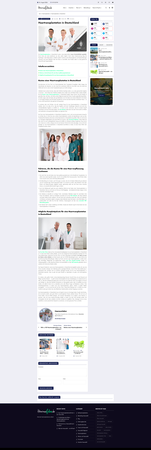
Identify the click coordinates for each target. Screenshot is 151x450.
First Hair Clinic (44, 252)
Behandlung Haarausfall (83, 416)
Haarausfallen (55, 18)
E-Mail (64, 379)
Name (39, 379)
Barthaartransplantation (83, 413)
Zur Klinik (62, 304)
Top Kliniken (63, 109)
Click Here (101, 95)
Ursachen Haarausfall (82, 442)
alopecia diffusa (99, 412)
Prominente (80, 439)
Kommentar (109, 45)
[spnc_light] (109, 8)
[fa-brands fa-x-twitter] (102, 2)
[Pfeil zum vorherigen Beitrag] (38, 327)
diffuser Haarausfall (100, 418)
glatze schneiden (108, 427)
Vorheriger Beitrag (57, 325)
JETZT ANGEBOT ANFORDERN (62, 163)
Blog (40, 18)
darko (42, 350)
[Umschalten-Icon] (112, 8)
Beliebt (101, 45)
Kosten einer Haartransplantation (50, 94)
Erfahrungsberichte (82, 421)
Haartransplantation (46, 18)
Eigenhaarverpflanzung (101, 421)
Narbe (110, 436)
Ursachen (71, 8)
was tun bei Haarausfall (101, 441)
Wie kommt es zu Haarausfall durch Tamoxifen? (61, 352)
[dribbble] (105, 2)
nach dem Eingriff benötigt (73, 260)
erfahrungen (110, 421)
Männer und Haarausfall (83, 436)
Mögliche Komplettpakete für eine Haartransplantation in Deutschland (57, 75)
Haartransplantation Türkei (101, 436)
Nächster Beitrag (67, 325)
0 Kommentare (71, 18)
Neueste (94, 45)
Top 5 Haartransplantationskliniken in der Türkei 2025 (105, 51)
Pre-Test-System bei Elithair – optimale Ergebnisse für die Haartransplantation (44, 352)
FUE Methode (73, 195)
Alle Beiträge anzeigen (60, 318)
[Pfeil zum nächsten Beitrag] (86, 327)
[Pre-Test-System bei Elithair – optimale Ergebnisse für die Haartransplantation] (46, 344)
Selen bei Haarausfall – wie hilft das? (78, 352)
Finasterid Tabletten (74, 119)
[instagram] (109, 2)
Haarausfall (99, 430)
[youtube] (113, 2)
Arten (64, 8)
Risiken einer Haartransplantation (73, 327)
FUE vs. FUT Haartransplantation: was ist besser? (51, 328)
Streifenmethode (100, 439)
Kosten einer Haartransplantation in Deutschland (51, 70)
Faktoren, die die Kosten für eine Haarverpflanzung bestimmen (55, 73)
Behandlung (87, 8)
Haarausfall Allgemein (83, 430)
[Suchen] (106, 7)
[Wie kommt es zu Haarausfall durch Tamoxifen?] (62, 344)
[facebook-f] (98, 2)
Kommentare (40, 367)
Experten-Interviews (82, 424)
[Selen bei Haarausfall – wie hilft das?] (79, 344)
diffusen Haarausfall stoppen (102, 415)
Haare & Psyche (97, 8)
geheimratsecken (100, 427)
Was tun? (78, 8)
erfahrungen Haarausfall (101, 424)
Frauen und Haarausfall (83, 427)
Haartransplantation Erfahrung (102, 433)
